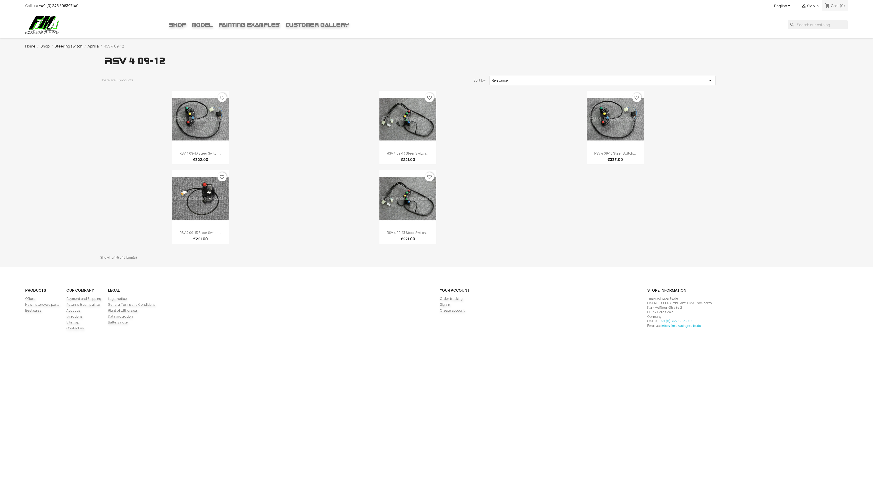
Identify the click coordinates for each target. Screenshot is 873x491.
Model (202, 25)
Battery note (118, 322)
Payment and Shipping (83, 298)
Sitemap (72, 322)
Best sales (33, 310)
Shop (177, 25)
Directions (74, 316)
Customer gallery (317, 25)
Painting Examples (249, 25)
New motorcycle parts (42, 304)
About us (73, 310)
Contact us (75, 328)
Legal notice (117, 298)
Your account (454, 290)
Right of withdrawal (123, 310)
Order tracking (451, 298)
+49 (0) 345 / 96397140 (58, 5)
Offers (30, 298)
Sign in (445, 304)
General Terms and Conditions (132, 304)
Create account (452, 310)
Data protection (120, 316)
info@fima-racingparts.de (681, 325)
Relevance (602, 80)
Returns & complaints (83, 304)
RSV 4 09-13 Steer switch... (200, 153)
